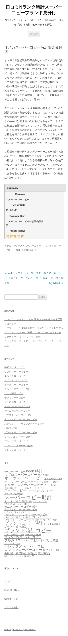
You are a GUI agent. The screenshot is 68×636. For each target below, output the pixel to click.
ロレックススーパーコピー (18, 445)
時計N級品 (44, 553)
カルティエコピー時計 (46, 482)
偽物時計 (9, 553)
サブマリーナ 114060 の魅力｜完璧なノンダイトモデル (33, 328)
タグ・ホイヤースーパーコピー (20, 419)
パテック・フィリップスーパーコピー (24, 423)
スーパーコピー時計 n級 (18, 501)
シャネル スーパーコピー (32, 488)
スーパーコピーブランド (17, 406)
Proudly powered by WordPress (20, 629)
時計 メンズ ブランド (13, 556)
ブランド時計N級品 (15, 526)
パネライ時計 (11, 607)
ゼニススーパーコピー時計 (18, 415)
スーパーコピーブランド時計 (40, 491)
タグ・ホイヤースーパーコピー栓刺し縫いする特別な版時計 (50, 278)
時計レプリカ (31, 556)
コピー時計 (50, 485)
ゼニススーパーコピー (18, 503)
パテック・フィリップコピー (17, 512)
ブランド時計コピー (27, 530)
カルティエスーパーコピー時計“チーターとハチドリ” (18, 278)
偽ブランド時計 (52, 550)
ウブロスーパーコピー (16, 371)
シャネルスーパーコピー (17, 402)
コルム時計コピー (13, 393)
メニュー (34, 34)
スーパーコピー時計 (28, 497)
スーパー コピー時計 (13, 494)
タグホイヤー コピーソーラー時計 (22, 336)
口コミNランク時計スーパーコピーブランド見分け (34, 10)
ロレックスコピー (12, 543)
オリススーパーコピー (16, 384)
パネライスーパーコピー (37, 517)
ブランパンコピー (33, 534)
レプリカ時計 (49, 540)
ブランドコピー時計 (23, 523)
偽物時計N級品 (26, 553)
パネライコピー (12, 428)
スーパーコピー (15, 490)
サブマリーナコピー (15, 397)
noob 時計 (34, 471)
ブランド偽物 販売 (52, 524)
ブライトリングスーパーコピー (20, 432)
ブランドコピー (51, 520)
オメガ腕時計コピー (53, 478)
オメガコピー (45, 475)
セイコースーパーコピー (17, 410)
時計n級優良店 (12, 590)
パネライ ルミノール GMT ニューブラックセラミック (32, 332)
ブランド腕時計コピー (14, 534)
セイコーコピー (40, 501)
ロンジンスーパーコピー (17, 450)
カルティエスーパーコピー (18, 389)
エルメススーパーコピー (17, 376)
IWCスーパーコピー (14, 367)
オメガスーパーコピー (29, 245)
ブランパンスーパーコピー (18, 436)
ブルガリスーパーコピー (17, 441)
